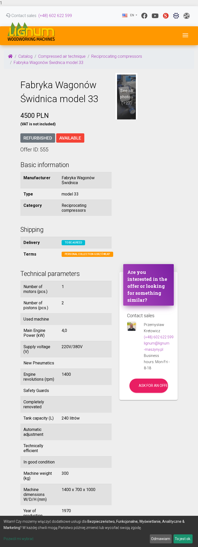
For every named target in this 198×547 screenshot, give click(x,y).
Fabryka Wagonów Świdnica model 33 (48, 62)
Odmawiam (160, 539)
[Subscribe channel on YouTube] (155, 16)
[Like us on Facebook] (144, 16)
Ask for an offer (153, 385)
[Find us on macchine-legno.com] (186, 16)
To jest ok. (183, 539)
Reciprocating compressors (116, 56)
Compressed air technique (62, 56)
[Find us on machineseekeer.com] (176, 16)
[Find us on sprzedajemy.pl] (166, 16)
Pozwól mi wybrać (19, 539)
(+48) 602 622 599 (55, 15)
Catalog (25, 56)
